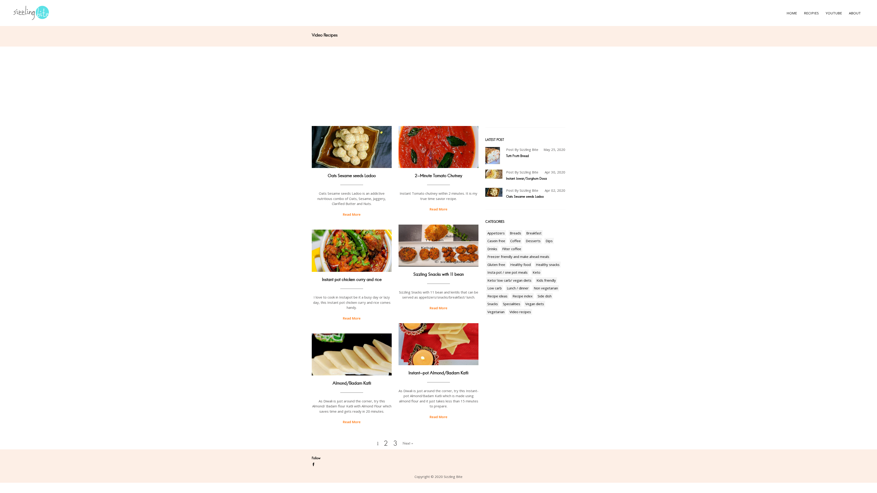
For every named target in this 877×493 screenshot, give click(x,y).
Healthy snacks (548, 264)
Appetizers (496, 233)
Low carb (494, 288)
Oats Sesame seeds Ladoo (352, 175)
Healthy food (520, 264)
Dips (549, 241)
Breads (515, 233)
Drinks (492, 248)
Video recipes (520, 311)
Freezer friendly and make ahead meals (518, 256)
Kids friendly (546, 280)
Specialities (511, 304)
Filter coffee (511, 248)
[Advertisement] (438, 81)
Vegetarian (496, 311)
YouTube (834, 13)
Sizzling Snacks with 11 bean (438, 274)
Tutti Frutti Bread (517, 156)
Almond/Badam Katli (352, 383)
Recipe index (522, 296)
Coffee (515, 241)
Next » (408, 443)
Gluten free (496, 264)
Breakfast (534, 233)
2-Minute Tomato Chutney (438, 175)
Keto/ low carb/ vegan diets (509, 280)
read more (352, 214)
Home (792, 13)
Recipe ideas (497, 296)
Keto (536, 272)
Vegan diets (534, 304)
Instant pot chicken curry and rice (352, 279)
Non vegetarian (546, 288)
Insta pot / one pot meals (507, 272)
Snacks (492, 304)
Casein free (496, 241)
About (855, 13)
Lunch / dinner (518, 288)
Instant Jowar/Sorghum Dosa (526, 178)
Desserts (533, 241)
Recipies (811, 13)
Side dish (545, 296)
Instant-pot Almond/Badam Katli (438, 372)
